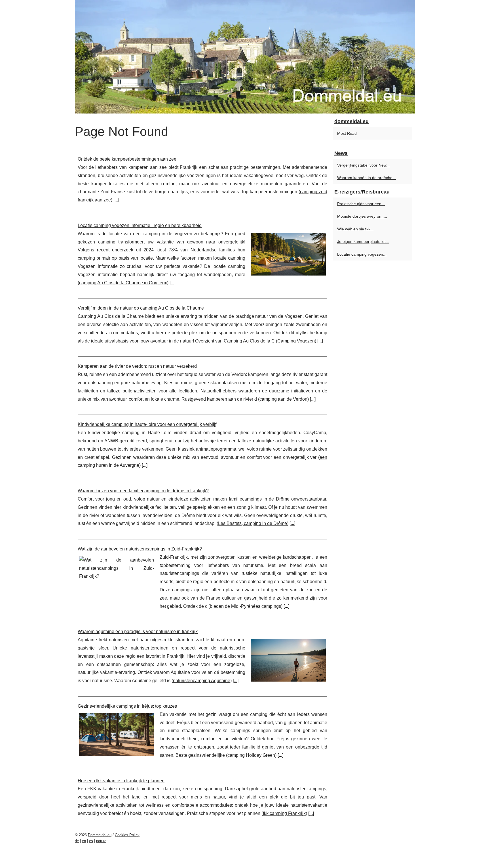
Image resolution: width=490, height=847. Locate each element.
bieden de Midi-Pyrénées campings (245, 606)
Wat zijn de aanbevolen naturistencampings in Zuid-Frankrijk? (140, 549)
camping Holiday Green (251, 755)
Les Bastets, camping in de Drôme (252, 523)
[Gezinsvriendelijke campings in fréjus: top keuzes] (116, 734)
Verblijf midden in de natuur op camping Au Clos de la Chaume (141, 308)
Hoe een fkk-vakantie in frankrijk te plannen (121, 780)
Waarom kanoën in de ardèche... (366, 177)
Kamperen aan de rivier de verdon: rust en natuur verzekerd (137, 366)
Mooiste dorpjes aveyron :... (362, 216)
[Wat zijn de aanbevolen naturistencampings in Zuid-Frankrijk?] (116, 568)
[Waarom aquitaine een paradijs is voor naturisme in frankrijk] (288, 659)
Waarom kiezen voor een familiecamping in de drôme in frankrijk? (143, 490)
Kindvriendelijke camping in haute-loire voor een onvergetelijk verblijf (147, 424)
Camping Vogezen (296, 341)
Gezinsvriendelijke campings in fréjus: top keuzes (127, 706)
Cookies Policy (127, 835)
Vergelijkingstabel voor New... (363, 165)
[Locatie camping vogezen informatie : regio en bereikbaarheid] (288, 253)
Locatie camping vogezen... (361, 254)
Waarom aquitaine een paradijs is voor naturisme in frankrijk (138, 631)
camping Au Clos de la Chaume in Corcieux (123, 282)
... (116, 199)
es (91, 841)
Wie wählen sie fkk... (355, 229)
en (84, 841)
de (77, 841)
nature (101, 841)
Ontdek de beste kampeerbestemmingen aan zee (127, 159)
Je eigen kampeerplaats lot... (363, 241)
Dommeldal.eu (99, 835)
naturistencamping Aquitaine (201, 680)
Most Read (347, 133)
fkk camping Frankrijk (284, 813)
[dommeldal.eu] (245, 57)
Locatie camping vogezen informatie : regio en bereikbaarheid (140, 225)
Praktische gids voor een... (361, 203)
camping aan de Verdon (283, 399)
